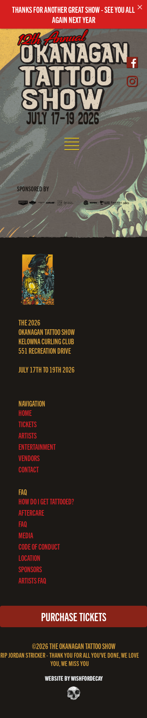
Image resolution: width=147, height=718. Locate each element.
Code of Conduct (39, 546)
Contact (28, 469)
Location (29, 557)
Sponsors (30, 569)
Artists (27, 435)
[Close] (140, 7)
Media (25, 535)
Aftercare (31, 512)
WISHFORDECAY (86, 678)
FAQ (22, 524)
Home (25, 412)
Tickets (27, 424)
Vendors (29, 458)
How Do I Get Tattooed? (46, 501)
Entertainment (37, 446)
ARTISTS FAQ (32, 580)
